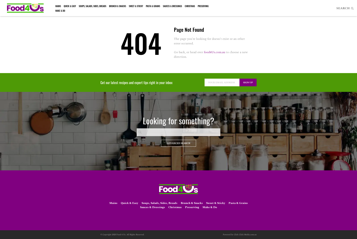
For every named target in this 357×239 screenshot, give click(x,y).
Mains (58, 6)
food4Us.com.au (214, 52)
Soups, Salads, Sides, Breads (92, 6)
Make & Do (60, 10)
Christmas (190, 6)
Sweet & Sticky (136, 6)
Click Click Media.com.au (245, 234)
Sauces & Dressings (172, 6)
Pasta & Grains (153, 6)
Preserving (203, 6)
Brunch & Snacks (117, 6)
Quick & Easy (70, 6)
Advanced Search (178, 143)
